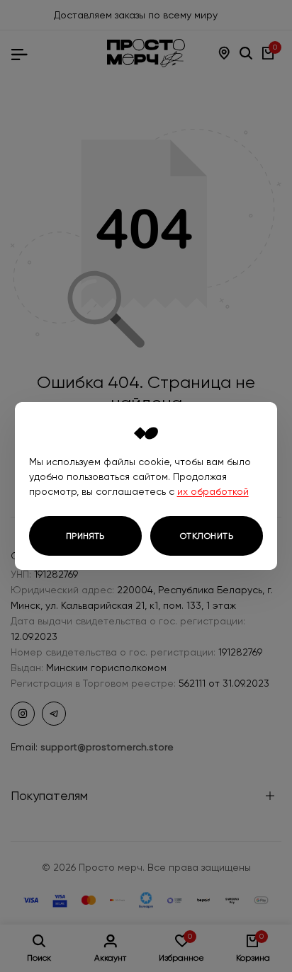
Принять (85, 536)
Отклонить (206, 536)
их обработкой (213, 491)
